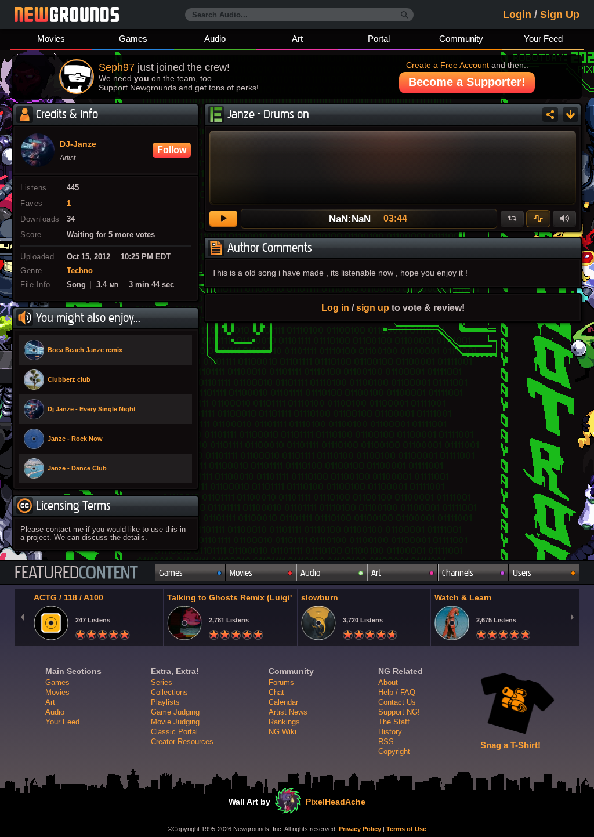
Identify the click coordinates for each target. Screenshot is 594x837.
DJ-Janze (78, 144)
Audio (215, 39)
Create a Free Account (447, 65)
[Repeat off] (512, 219)
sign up (372, 307)
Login (517, 14)
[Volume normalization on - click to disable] (538, 219)
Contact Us (397, 702)
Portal (379, 39)
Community (461, 39)
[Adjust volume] (564, 219)
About (388, 682)
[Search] (404, 15)
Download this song (570, 114)
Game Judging (175, 712)
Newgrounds (67, 14)
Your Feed (543, 39)
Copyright (394, 751)
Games (133, 39)
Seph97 (117, 67)
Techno (80, 271)
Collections (169, 692)
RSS (386, 741)
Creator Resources (182, 741)
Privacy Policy (360, 828)
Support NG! (399, 712)
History (390, 731)
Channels (457, 572)
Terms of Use (406, 828)
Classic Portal (174, 731)
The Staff (394, 722)
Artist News (288, 712)
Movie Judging (175, 722)
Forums (281, 682)
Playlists (165, 702)
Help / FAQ (396, 692)
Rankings (284, 722)
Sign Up (559, 14)
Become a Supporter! (467, 81)
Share (550, 114)
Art (297, 39)
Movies (51, 39)
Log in (335, 307)
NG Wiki (282, 731)
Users (522, 572)
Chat (276, 692)
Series (161, 682)
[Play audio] (223, 219)
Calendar (283, 702)
